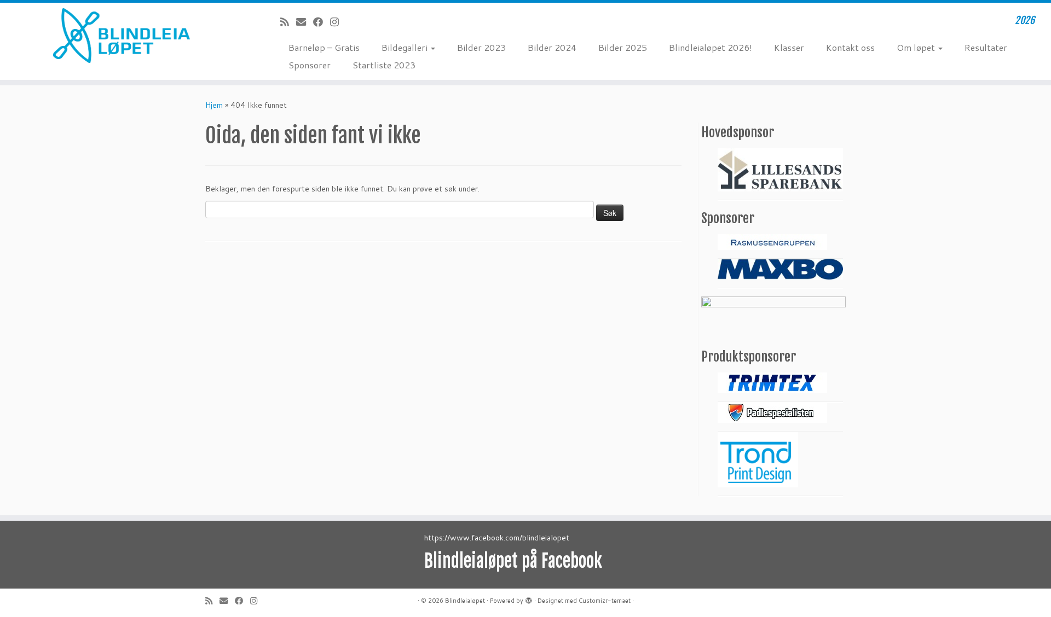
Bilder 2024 (552, 47)
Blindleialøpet (465, 600)
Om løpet (917, 47)
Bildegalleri (406, 47)
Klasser (789, 47)
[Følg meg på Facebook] (321, 22)
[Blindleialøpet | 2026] (121, 35)
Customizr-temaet (605, 600)
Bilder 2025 (622, 47)
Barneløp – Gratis (324, 47)
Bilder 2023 (481, 47)
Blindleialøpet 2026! (710, 47)
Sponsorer (309, 65)
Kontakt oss (850, 47)
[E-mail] (304, 22)
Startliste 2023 (384, 65)
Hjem (214, 105)
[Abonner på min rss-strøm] (288, 22)
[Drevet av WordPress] (529, 598)
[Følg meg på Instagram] (338, 22)
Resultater (986, 47)
